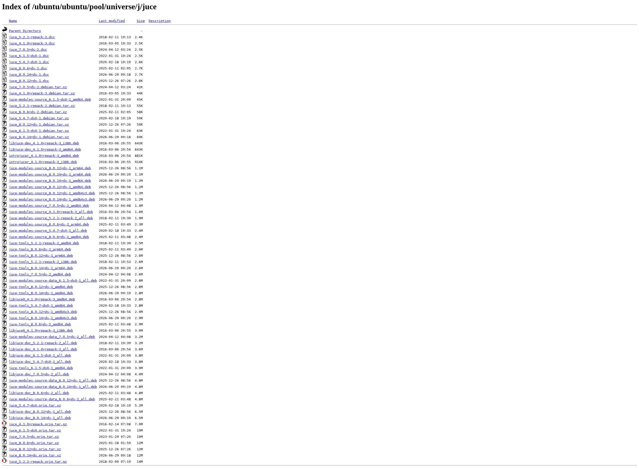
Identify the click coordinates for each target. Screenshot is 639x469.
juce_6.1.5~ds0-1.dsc (29, 56)
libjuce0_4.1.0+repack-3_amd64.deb (42, 299)
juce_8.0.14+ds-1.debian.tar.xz (39, 137)
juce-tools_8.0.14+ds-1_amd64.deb (41, 293)
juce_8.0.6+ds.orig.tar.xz (34, 443)
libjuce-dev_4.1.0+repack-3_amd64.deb (45, 149)
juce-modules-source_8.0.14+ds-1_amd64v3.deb (52, 199)
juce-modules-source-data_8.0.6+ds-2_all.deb (52, 399)
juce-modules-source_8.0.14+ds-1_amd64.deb (50, 181)
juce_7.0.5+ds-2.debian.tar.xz (38, 87)
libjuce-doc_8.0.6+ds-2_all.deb (39, 393)
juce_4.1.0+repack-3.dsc (32, 43)
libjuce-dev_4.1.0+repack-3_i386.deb (44, 143)
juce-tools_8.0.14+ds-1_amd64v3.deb (43, 318)
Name (13, 21)
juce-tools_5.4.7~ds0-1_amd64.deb (41, 305)
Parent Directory (25, 31)
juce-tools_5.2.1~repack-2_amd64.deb (44, 243)
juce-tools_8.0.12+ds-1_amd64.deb (41, 287)
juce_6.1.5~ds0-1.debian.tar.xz (39, 131)
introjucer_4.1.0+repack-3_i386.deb (43, 162)
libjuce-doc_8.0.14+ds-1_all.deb (40, 418)
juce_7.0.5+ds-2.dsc (28, 49)
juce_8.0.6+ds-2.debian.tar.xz (38, 112)
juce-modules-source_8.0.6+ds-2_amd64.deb (49, 237)
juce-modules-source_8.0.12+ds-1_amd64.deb (50, 187)
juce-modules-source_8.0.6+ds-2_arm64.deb (49, 224)
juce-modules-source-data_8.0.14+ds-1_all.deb (53, 387)
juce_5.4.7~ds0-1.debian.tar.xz (39, 118)
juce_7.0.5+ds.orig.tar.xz (34, 437)
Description (160, 21)
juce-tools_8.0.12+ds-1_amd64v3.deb (43, 312)
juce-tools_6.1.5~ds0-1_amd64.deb (41, 368)
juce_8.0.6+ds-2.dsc (28, 68)
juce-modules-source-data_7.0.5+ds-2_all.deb (52, 337)
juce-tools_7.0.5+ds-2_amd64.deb (40, 274)
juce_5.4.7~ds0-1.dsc (29, 62)
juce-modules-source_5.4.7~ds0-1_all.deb (48, 231)
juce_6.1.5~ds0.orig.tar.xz (35, 430)
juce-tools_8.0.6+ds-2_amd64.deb (40, 324)
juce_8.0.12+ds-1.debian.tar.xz (39, 124)
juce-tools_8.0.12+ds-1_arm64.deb (41, 255)
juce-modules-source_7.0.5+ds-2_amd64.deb (49, 206)
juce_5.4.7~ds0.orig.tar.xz (35, 405)
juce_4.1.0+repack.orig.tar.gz (38, 424)
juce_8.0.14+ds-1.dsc (29, 74)
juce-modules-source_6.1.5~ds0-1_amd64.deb (50, 99)
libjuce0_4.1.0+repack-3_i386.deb (41, 330)
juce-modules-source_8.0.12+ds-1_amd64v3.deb (52, 193)
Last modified (112, 21)
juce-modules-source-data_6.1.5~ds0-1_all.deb (53, 280)
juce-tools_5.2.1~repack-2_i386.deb (43, 262)
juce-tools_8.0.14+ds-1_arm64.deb (41, 268)
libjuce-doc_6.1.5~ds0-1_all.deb (40, 355)
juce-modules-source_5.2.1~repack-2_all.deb (51, 218)
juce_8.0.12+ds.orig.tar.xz (35, 449)
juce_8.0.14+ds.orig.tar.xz (35, 455)
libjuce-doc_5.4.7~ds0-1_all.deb (40, 362)
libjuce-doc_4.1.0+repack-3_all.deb (43, 349)
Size (141, 21)
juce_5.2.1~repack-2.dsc (32, 37)
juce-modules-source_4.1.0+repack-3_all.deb (51, 212)
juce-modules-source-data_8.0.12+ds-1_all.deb (53, 380)
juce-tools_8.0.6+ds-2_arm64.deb (40, 249)
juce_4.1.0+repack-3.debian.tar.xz (42, 93)
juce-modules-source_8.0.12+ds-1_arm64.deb (50, 168)
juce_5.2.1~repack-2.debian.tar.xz (42, 106)
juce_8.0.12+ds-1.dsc (29, 81)
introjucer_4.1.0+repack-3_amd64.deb (44, 156)
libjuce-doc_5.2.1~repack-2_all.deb (43, 343)
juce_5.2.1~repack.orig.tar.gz (38, 462)
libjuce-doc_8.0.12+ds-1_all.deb (40, 412)
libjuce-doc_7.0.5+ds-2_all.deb (39, 374)
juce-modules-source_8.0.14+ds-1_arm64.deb (50, 174)
